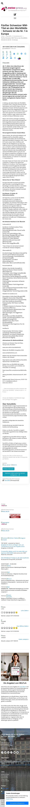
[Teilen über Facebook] (3, 54)
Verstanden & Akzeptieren (17, 803)
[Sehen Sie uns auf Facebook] (4, 538)
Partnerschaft (4, 777)
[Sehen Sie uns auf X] (13, 538)
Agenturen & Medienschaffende (9, 762)
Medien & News (5, 774)
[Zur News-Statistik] (19, 58)
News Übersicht (9, 469)
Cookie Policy (9, 799)
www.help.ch (23, 686)
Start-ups (3, 763)
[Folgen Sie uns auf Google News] (25, 54)
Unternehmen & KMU (6, 760)
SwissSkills (7, 480)
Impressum (4, 802)
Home (2, 36)
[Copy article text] (3, 58)
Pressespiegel (4, 776)
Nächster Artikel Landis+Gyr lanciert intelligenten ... (15, 474)
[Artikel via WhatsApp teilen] (18, 54)
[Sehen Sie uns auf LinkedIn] (4, 540)
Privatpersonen (5, 765)
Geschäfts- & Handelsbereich (14, 36)
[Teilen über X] (7, 54)
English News (4, 766)
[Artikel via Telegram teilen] (22, 54)
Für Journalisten (5, 780)
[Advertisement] (16, 495)
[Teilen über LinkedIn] (10, 54)
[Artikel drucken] (14, 54)
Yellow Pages (4, 779)
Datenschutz (4, 804)
